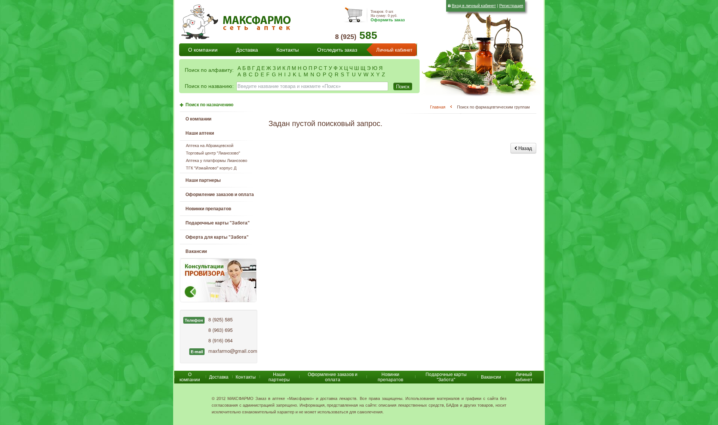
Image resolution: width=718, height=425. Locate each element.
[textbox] (312, 86)
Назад (524, 148)
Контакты (287, 50)
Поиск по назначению (209, 104)
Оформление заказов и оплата (219, 194)
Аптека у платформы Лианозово (216, 160)
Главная (437, 107)
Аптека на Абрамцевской (209, 145)
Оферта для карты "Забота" (217, 237)
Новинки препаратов (390, 377)
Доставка (247, 50)
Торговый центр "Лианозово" (213, 153)
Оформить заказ (388, 20)
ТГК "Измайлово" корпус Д (211, 168)
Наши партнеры (203, 180)
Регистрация (511, 5)
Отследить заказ (337, 50)
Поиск (402, 86)
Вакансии (196, 251)
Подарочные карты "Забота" (217, 223)
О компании (203, 50)
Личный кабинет (394, 50)
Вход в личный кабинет (474, 5)
